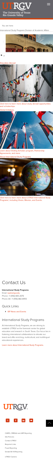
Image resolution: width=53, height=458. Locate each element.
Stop (50, 55)
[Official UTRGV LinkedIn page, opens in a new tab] (23, 420)
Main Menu (48, 4)
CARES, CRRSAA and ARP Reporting (18, 433)
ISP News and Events (17, 311)
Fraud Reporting (11, 448)
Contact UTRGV (10, 441)
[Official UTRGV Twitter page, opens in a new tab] (8, 420)
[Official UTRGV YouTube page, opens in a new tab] (31, 420)
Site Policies (9, 437)
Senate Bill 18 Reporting (13, 452)
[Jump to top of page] (49, 423)
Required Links (10, 444)
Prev (3, 42)
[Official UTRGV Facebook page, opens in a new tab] (16, 420)
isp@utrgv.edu (13, 293)
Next (49, 42)
